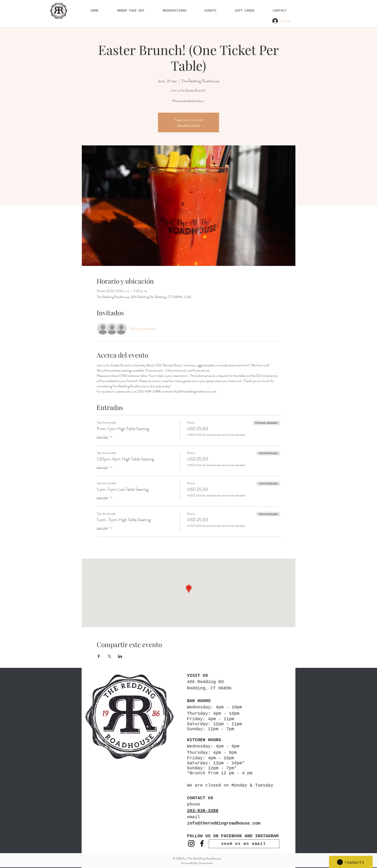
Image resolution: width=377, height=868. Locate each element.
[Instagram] (191, 843)
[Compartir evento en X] (109, 656)
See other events (188, 124)
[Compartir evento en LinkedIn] (120, 656)
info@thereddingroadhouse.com (223, 823)
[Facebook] (202, 843)
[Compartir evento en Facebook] (99, 656)
